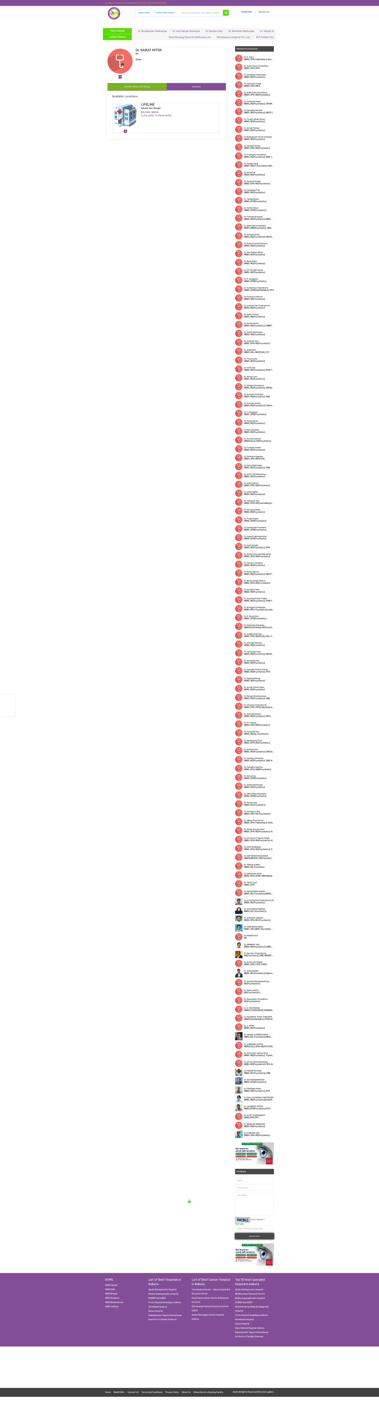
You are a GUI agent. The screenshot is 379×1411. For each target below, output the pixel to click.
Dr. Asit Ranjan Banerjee (137, 31)
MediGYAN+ (247, 12)
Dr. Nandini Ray (164, 31)
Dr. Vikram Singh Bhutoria (225, 31)
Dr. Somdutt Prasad (256, 31)
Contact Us (263, 12)
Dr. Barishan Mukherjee (192, 31)
